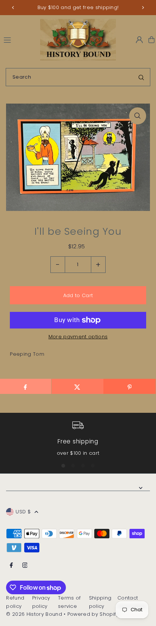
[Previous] (13, 7)
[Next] (143, 7)
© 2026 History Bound (34, 614)
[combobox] (78, 77)
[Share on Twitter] (77, 386)
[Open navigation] (18, 39)
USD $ (23, 511)
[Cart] (151, 39)
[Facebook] (11, 565)
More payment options (78, 336)
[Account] (139, 39)
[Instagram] (25, 565)
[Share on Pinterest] (129, 386)
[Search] (141, 77)
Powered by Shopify (93, 614)
